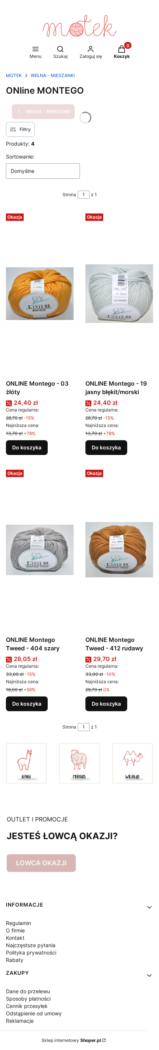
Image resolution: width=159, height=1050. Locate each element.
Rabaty (14, 960)
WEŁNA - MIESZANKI (53, 75)
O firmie (15, 930)
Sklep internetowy (71, 1040)
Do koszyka (26, 447)
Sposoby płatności (28, 998)
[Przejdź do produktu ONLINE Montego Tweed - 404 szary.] (40, 550)
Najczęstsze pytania (30, 945)
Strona (69, 194)
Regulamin (18, 923)
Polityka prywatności (31, 952)
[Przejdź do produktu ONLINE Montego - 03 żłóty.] (40, 293)
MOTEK (14, 75)
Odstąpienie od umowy (34, 1013)
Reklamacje (20, 1021)
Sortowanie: (20, 156)
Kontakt (15, 938)
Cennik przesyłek (27, 1006)
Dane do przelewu (28, 991)
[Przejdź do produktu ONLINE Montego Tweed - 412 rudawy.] (119, 550)
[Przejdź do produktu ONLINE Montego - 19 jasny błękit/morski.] (119, 293)
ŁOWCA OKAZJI (41, 863)
